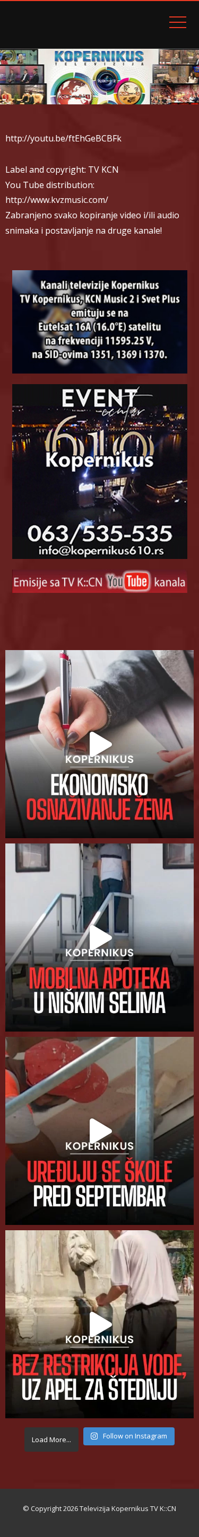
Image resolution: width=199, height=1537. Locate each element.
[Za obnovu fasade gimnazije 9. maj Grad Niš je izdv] (99, 1131)
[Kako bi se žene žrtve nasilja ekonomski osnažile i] (99, 744)
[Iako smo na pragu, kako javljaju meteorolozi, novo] (99, 1324)
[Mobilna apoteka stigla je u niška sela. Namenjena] (99, 937)
